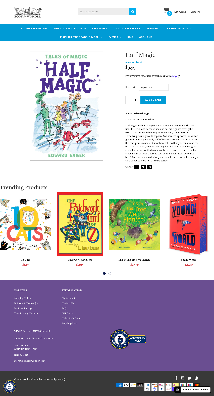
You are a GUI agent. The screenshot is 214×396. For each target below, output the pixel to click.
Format (130, 87)
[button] (104, 273)
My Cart (180, 12)
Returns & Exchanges (26, 303)
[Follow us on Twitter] (143, 167)
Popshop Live (69, 323)
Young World (188, 259)
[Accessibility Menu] (9, 386)
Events (113, 37)
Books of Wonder (32, 379)
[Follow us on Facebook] (136, 167)
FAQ (64, 308)
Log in (195, 12)
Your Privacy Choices (26, 313)
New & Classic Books (68, 28)
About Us (145, 37)
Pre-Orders (99, 28)
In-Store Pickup (23, 308)
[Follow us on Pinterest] (149, 167)
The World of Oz (176, 28)
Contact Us (68, 303)
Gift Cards (67, 313)
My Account (68, 298)
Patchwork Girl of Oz (80, 259)
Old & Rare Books (128, 28)
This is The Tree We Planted (134, 259)
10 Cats (25, 259)
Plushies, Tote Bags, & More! (79, 37)
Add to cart (153, 99)
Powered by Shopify (54, 379)
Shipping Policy (22, 298)
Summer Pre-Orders (34, 28)
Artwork (152, 28)
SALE (130, 37)
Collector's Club (71, 318)
